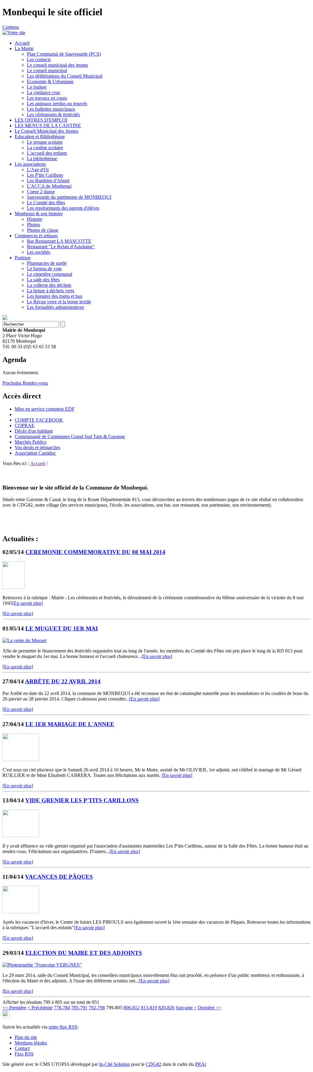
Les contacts (39, 59)
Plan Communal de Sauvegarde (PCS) (64, 54)
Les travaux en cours (47, 98)
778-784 (62, 1007)
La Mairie (24, 48)
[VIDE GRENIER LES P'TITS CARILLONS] (20, 835)
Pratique (23, 257)
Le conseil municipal (47, 70)
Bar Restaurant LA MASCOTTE (59, 241)
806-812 (131, 1007)
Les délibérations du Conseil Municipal (64, 76)
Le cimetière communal (49, 274)
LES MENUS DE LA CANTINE (48, 125)
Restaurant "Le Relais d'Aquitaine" (61, 246)
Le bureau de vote (44, 268)
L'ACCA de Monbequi (49, 186)
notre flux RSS (63, 1026)
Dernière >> (209, 1007)
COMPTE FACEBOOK (39, 420)
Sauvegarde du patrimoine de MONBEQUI (69, 197)
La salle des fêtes (43, 279)
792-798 (97, 1007)
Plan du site (26, 1037)
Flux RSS (24, 1053)
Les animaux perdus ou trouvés (57, 103)
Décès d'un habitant (34, 431)
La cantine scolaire (45, 147)
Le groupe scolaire (45, 142)
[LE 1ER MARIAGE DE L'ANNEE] (20, 759)
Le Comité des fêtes (46, 202)
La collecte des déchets (49, 285)
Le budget (36, 87)
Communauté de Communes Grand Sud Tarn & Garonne (70, 436)
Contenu (10, 27)
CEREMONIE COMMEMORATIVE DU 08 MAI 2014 (95, 552)
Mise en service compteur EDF (45, 409)
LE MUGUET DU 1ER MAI (61, 628)
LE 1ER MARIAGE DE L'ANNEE (69, 724)
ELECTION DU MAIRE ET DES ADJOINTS (83, 953)
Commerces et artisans (36, 235)
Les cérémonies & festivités (53, 114)
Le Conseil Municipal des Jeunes (46, 131)
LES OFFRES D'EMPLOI (41, 120)
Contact (22, 1048)
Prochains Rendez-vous (25, 383)
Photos (33, 224)
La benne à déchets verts (50, 290)
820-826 (166, 1007)
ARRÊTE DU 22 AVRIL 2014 (63, 681)
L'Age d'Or (38, 169)
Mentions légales (31, 1042)
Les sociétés (38, 252)
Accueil (22, 43)
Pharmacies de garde (47, 263)
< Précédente (40, 1007)
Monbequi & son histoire (39, 213)
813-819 (149, 1007)
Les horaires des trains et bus (54, 296)
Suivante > (186, 1007)
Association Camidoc (35, 453)
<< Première (14, 1007)
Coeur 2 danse (41, 191)
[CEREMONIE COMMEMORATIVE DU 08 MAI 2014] (13, 587)
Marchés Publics (30, 442)
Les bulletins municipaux (51, 109)
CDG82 (153, 1064)
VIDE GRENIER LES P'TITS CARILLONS (82, 800)
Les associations (30, 164)
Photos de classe (42, 230)
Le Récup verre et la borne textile (59, 301)
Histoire (34, 219)
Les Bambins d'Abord (48, 180)
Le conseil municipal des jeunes (57, 65)
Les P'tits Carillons (45, 175)
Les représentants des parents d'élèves (63, 208)
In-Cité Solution (114, 1064)
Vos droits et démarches (37, 447)
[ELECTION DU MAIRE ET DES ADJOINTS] (42, 964)
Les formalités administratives (55, 307)
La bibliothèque (42, 158)
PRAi (200, 1064)
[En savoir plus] (27, 603)
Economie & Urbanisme (50, 81)
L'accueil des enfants (47, 153)
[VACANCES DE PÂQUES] (20, 911)
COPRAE (25, 425)
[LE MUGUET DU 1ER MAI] (24, 640)
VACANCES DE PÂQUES (59, 877)
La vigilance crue (43, 92)
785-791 (79, 1007)
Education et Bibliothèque (40, 136)
